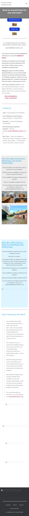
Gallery (21, 505)
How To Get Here (14, 508)
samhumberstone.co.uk (16, 396)
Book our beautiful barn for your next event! (14, 501)
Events (15, 505)
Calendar (8, 505)
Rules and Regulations (11, 96)
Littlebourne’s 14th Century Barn (14, 512)
